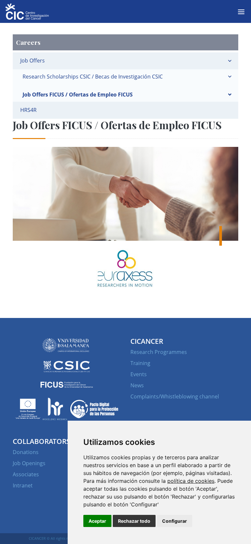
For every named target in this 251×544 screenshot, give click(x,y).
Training (140, 363)
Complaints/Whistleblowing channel (174, 396)
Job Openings (29, 463)
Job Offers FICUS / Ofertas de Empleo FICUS (78, 94)
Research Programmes (158, 352)
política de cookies (190, 481)
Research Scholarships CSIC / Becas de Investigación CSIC (93, 76)
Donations (26, 452)
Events (138, 374)
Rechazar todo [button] (134, 521)
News (137, 385)
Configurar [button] (174, 521)
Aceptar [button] (97, 521)
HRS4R (28, 110)
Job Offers (32, 60)
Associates (26, 474)
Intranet (23, 485)
